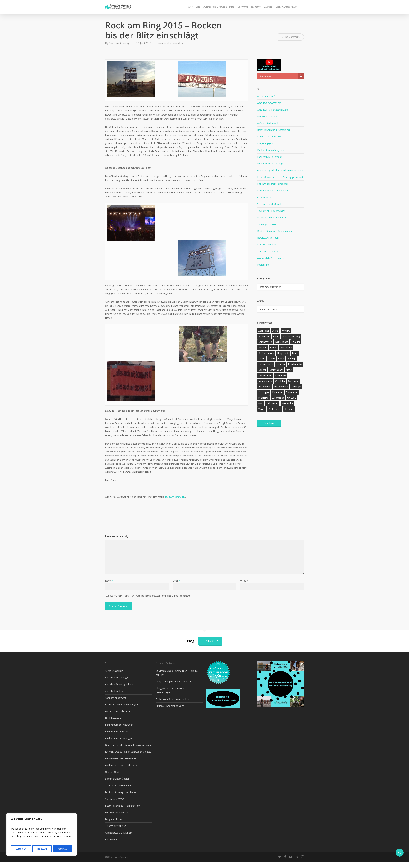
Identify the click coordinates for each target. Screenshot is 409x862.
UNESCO (291, 397)
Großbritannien (266, 353)
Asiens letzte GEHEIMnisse (271, 257)
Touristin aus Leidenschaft (271, 210)
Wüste (261, 408)
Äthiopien (289, 408)
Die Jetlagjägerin (265, 143)
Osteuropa (293, 381)
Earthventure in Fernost (269, 156)
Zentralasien (274, 408)
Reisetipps (263, 392)
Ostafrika (280, 381)
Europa (273, 347)
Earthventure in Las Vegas (270, 163)
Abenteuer (263, 330)
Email (176, 580)
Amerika (286, 330)
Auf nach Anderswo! (267, 123)
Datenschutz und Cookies (270, 136)
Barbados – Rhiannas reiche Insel (173, 699)
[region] (41, 834)
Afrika (275, 330)
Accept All (63, 848)
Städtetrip (263, 397)
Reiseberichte (281, 386)
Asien (275, 336)
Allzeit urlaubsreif (266, 96)
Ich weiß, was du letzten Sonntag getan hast (280, 177)
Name (109, 580)
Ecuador (296, 341)
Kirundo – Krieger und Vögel (170, 705)
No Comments (293, 36)
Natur (289, 369)
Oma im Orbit (264, 197)
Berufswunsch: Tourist (268, 237)
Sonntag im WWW (266, 224)
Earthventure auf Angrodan (271, 150)
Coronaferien (265, 341)
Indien (295, 353)
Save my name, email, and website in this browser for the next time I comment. (149, 595)
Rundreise (277, 392)
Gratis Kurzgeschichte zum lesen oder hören (280, 170)
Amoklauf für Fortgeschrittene (272, 109)
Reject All (42, 848)
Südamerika (278, 397)
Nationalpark (276, 369)
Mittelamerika (295, 364)
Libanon (280, 364)
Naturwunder (265, 375)
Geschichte (286, 347)
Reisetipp (296, 386)
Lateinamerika (265, 364)
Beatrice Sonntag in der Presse (273, 217)
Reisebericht (264, 386)
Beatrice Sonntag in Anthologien (274, 129)
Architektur (264, 336)
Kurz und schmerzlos (170, 43)
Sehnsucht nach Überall (269, 203)
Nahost (262, 369)
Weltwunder (272, 403)
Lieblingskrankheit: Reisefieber (272, 183)
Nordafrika (280, 375)
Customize (21, 848)
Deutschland (281, 341)
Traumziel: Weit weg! (268, 251)
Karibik (271, 358)
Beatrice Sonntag (119, 43)
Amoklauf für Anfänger (269, 102)
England (262, 347)
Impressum (263, 264)
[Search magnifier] (301, 76)
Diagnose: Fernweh (267, 244)
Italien (261, 358)
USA (260, 403)
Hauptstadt (283, 353)
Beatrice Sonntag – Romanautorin (275, 230)
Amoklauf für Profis (267, 116)
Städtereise (291, 392)
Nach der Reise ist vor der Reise (273, 190)
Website (244, 580)
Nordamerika (265, 381)
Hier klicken (210, 641)
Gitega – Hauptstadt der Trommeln (174, 681)
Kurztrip (292, 358)
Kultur (281, 358)
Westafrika (287, 403)
